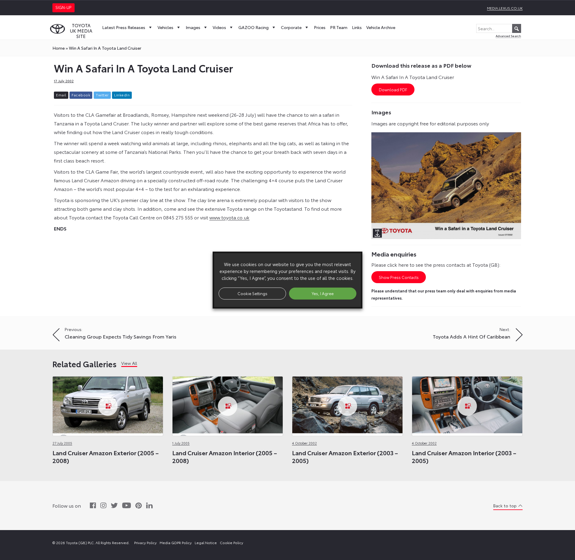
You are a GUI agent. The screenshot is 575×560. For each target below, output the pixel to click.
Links (357, 27)
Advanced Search (508, 36)
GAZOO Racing (253, 27)
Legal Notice (206, 542)
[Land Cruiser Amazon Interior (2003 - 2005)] (467, 404)
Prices (320, 27)
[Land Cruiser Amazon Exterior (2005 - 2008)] (108, 404)
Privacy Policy (145, 542)
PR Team (338, 27)
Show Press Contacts (399, 277)
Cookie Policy (231, 542)
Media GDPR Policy (176, 542)
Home (58, 48)
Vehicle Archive (380, 27)
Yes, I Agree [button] (323, 293)
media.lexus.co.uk (505, 7)
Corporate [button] (291, 27)
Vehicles (165, 27)
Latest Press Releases (123, 27)
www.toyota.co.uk (229, 217)
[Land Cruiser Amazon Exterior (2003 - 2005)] (347, 404)
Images (193, 27)
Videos (219, 27)
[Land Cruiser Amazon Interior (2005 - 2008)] (227, 404)
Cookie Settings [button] (252, 293)
